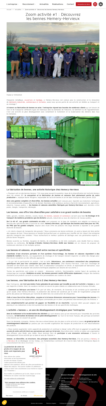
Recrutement (28, 4)
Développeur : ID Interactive (88, 382)
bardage (39, 100)
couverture (28, 100)
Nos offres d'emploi (49, 389)
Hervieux (11, 341)
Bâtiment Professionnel (47, 378)
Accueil (9, 9)
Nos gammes (65, 384)
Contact (70, 4)
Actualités (44, 4)
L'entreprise (12, 4)
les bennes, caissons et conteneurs (57, 216)
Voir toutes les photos (89, 183)
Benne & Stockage (49, 382)
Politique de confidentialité (67, 403)
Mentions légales (51, 403)
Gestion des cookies (37, 403)
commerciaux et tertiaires (36, 102)
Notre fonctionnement (66, 381)
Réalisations (57, 4)
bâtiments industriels (17, 102)
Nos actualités (47, 386)
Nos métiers (47, 384)
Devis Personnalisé (67, 389)
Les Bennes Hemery (68, 378)
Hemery (94, 339)
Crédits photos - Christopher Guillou (85, 378)
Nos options (65, 386)
